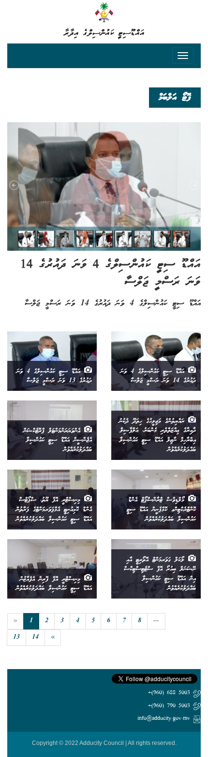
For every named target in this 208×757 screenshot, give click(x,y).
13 (16, 637)
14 (35, 637)
